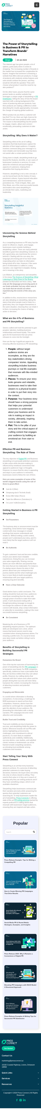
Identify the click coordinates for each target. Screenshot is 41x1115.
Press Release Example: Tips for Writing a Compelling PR (20, 861)
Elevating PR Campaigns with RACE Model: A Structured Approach (20, 986)
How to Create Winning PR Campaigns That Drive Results (18, 892)
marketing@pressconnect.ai (12, 1061)
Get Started (8, 1048)
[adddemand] (17, 1100)
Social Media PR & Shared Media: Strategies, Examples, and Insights (17, 924)
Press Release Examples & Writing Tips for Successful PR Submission (20, 1017)
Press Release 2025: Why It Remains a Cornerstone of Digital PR (18, 955)
